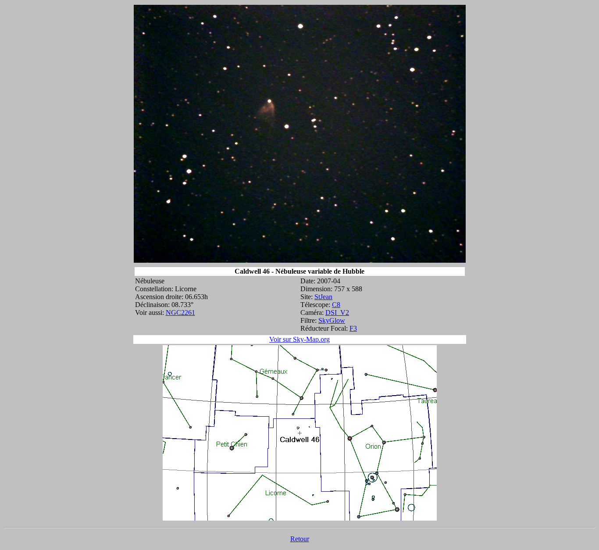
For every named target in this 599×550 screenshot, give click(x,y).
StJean (323, 296)
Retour (299, 539)
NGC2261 (180, 312)
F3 (353, 328)
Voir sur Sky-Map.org (299, 339)
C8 (336, 304)
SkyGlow (331, 320)
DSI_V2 (337, 312)
